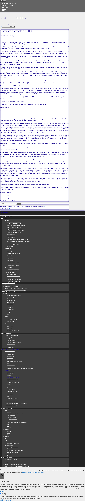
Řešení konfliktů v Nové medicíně (11, 405)
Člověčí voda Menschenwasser (15, 342)
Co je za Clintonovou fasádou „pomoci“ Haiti (15, 450)
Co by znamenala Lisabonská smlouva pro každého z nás (17, 331)
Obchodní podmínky (8, 5)
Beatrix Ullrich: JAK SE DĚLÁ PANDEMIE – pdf (13, 286)
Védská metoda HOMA (11, 347)
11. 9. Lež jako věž (10, 326)
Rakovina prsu (9, 366)
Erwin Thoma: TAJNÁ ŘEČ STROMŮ (13, 274)
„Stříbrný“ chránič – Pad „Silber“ (13, 262)
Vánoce (8, 433)
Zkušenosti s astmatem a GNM (13, 377)
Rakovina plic (9, 375)
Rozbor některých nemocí (9, 351)
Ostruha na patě (10, 394)
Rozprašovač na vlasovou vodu (15, 256)
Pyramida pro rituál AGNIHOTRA (13, 269)
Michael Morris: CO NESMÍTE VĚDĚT (13, 276)
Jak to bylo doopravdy (11, 300)
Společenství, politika (8, 445)
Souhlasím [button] (24, 472)
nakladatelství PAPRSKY (14, 18)
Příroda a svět (7, 436)
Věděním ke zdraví (10, 372)
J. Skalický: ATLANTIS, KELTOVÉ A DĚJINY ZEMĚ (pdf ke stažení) (18, 241)
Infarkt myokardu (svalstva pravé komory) (14, 361)
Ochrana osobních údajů (10, 3)
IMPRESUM (5, 7)
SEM (45, 206)
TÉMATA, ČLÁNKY (7, 408)
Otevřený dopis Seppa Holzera (12, 447)
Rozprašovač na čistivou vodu (14, 253)
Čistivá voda (9, 251)
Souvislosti (9, 312)
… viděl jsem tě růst (10, 307)
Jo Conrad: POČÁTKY (11, 237)
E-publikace (7, 316)
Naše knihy (7, 220)
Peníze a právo (9, 328)
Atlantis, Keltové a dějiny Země (12, 319)
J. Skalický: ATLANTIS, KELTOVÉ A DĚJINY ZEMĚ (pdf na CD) (18, 239)
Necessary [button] (2, 491)
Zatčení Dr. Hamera (8, 406)
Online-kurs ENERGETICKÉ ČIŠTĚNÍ (11, 459)
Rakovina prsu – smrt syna (12, 391)
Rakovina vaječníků (10, 354)
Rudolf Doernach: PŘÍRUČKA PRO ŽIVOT (14, 227)
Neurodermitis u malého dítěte (12, 398)
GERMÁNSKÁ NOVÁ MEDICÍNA (10, 349)
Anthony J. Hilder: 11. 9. (11, 246)
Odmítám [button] (30, 472)
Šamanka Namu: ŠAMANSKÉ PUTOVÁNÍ (14, 222)
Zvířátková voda (10, 260)
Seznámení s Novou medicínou (12, 305)
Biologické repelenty (10, 427)
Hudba (6, 438)
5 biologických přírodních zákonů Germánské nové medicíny (16, 403)
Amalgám (9, 420)
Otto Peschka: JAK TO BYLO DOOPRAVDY (14, 232)
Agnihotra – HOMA (8, 267)
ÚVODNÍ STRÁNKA (7, 216)
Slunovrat (9, 434)
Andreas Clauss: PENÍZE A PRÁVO (13, 244)
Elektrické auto (9, 455)
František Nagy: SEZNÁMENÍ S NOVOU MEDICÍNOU (16, 225)
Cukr (8, 426)
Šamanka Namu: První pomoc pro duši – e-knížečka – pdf (15, 290)
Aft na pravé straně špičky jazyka (13, 382)
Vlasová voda (9, 255)
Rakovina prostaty (10, 356)
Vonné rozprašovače (11, 344)
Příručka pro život (10, 298)
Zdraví (6, 410)
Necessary (4, 493)
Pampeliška (9, 431)
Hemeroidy (9, 384)
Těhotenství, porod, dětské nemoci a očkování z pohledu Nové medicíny (20, 368)
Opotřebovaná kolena (11, 389)
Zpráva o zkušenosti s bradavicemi (13, 399)
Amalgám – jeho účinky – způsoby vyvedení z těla (18, 422)
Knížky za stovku (8, 248)
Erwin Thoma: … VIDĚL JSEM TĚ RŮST (14, 223)
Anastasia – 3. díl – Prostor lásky (15, 281)
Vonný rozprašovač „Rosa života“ (13, 263)
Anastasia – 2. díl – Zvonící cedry (15, 279)
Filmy (6, 323)
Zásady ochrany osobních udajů (40, 472)
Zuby (8, 363)
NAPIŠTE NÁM (6, 10)
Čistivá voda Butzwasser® (14, 338)
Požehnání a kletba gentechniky (13, 330)
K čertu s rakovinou (8, 284)
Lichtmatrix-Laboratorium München (11, 335)
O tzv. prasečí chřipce (13, 419)
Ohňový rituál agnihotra (9, 345)
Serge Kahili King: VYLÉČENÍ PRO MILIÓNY (14, 229)
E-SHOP (4, 218)
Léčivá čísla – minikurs (9, 462)
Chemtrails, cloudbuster (9, 441)
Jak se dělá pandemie (11, 302)
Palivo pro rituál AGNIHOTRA (12, 270)
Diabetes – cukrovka (11, 352)
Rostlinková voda (10, 258)
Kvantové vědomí (10, 304)
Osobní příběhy (7, 370)
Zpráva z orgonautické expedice (13, 443)
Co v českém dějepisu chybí (12, 297)
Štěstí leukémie (10, 358)
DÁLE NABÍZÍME (6, 333)
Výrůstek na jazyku (10, 380)
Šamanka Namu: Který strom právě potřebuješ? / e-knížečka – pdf (17, 288)
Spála (8, 396)
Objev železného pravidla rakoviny (11, 401)
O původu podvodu (12, 417)
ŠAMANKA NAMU (7, 457)
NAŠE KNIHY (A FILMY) (8, 291)
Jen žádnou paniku (12, 415)
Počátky (8, 314)
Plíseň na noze (9, 387)
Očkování (8, 412)
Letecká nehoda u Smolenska (12, 452)
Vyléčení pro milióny (10, 309)
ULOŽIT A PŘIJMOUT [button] (5, 500)
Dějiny (6, 440)
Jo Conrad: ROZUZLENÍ (11, 234)
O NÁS (4, 9)
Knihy (6, 293)
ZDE (10, 208)
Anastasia (9, 277)
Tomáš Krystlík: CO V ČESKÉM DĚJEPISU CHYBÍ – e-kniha (17, 230)
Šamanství (7, 429)
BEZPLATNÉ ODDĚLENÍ (8, 283)
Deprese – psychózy (11, 365)
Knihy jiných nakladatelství (9, 272)
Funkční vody (9, 337)
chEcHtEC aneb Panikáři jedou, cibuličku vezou (17, 413)
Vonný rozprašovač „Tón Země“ (13, 265)
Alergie (8, 359)
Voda (8, 424)
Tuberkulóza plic (10, 373)
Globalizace (9, 448)
